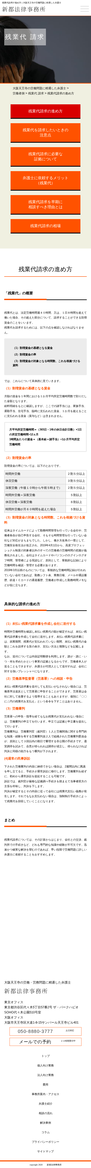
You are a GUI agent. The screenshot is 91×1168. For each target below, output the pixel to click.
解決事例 (45, 1122)
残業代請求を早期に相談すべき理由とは (45, 204)
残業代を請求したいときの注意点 (45, 132)
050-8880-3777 (34, 1031)
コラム (45, 1132)
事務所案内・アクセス (45, 1094)
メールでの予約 (33, 1041)
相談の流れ (45, 1113)
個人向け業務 (45, 1065)
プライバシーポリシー (45, 1141)
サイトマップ (45, 1151)
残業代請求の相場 (45, 226)
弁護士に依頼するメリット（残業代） (45, 180)
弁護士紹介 (45, 1103)
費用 (45, 1084)
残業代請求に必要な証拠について (45, 156)
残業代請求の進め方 (45, 111)
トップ (45, 1056)
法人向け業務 (45, 1075)
